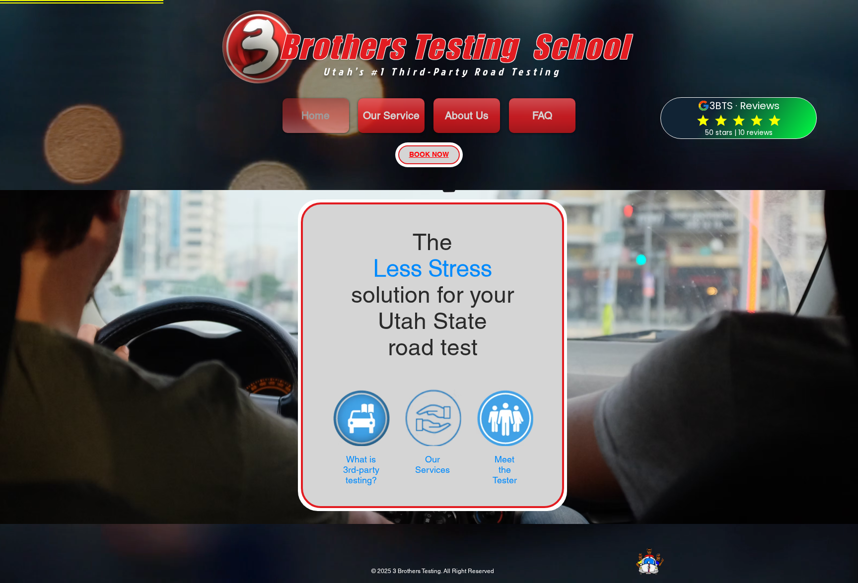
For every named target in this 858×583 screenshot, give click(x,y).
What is (361, 459)
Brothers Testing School (455, 46)
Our (432, 459)
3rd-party (361, 469)
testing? (361, 480)
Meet (504, 459)
